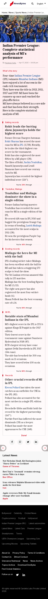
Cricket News (30, 513)
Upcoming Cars (33, 538)
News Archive (37, 561)
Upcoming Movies (10, 544)
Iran (4, 488)
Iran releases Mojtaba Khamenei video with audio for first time (24, 483)
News (11, 12)
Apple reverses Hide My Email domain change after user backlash (21, 494)
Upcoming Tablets (28, 544)
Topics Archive (8, 565)
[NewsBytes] (18, 4)
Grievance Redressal (11, 561)
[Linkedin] (36, 442)
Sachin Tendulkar (33, 162)
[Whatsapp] (20, 442)
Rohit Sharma (12, 141)
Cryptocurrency (9, 518)
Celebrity (18, 513)
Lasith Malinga (33, 225)
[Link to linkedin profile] (24, 575)
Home (4, 12)
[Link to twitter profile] (17, 575)
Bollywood (6, 513)
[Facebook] (12, 442)
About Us (6, 553)
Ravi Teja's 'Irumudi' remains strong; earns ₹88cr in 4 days (21, 473)
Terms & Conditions (36, 553)
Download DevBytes (27, 565)
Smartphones (7, 533)
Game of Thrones (11, 466)
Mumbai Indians (28, 79)
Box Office (8, 477)
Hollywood (32, 518)
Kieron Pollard (12, 387)
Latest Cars (20, 528)
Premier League (34, 528)
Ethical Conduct (21, 557)
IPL (21, 145)
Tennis (19, 533)
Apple (5, 498)
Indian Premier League (27, 75)
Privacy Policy (19, 553)
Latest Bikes (7, 528)
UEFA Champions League (13, 538)
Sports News (21, 12)
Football (21, 518)
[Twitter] (28, 442)
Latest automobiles (37, 523)
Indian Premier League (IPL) (14, 523)
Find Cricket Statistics (11, 569)
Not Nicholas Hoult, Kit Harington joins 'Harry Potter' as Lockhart (22, 462)
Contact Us (6, 557)
